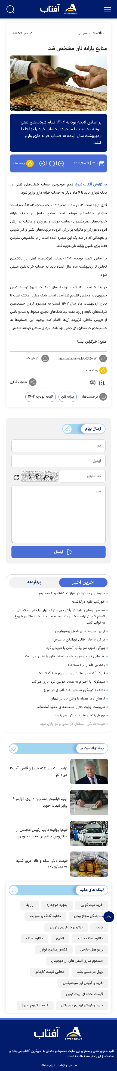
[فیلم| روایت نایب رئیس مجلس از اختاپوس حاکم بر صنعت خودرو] (87, 833)
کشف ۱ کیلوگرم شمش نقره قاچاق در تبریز (74, 690)
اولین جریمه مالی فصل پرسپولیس (80, 631)
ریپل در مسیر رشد (90, 972)
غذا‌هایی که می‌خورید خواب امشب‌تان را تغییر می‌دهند (64, 656)
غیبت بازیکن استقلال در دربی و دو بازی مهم (72, 724)
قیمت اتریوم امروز (35, 1005)
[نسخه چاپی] (92, 382)
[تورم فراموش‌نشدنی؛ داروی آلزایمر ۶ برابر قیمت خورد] (87, 802)
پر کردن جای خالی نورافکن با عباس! (79, 639)
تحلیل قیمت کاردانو (49, 972)
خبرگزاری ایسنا (87, 342)
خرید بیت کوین (92, 905)
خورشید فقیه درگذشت (88, 602)
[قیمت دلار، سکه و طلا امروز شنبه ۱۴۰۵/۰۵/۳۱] (87, 864)
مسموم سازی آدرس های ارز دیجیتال (77, 961)
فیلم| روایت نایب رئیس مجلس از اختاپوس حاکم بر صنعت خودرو (41, 833)
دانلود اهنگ (34, 938)
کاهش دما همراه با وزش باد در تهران (77, 698)
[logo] (59, 8)
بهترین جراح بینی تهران (66, 927)
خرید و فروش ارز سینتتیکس (83, 983)
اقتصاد (97, 33)
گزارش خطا (31, 358)
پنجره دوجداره (57, 905)
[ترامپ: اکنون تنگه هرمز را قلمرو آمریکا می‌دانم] (87, 771)
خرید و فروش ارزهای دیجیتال (82, 1005)
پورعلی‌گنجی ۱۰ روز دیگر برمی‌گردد (79, 715)
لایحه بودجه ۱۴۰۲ (40, 397)
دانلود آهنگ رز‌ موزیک (45, 916)
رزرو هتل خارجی (91, 949)
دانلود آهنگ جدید (90, 938)
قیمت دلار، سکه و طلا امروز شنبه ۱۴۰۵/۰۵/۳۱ (41, 864)
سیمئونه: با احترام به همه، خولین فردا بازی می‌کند (68, 682)
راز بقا (29, 905)
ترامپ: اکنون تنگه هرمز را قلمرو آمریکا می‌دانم (38, 772)
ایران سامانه (48, 1065)
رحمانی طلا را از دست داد (86, 665)
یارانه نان (67, 397)
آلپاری (60, 938)
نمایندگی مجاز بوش (88, 916)
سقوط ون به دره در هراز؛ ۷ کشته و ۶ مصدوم (72, 593)
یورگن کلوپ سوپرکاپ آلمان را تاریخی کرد (75, 648)
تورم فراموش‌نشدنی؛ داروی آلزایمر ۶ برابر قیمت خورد (40, 802)
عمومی (83, 33)
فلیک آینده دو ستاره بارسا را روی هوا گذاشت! (72, 673)
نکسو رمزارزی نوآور (53, 949)
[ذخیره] (102, 382)
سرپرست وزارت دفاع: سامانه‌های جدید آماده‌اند (71, 707)
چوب (99, 927)
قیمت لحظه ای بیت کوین (84, 994)
